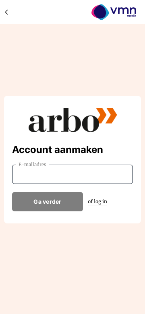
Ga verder (47, 201)
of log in (97, 201)
